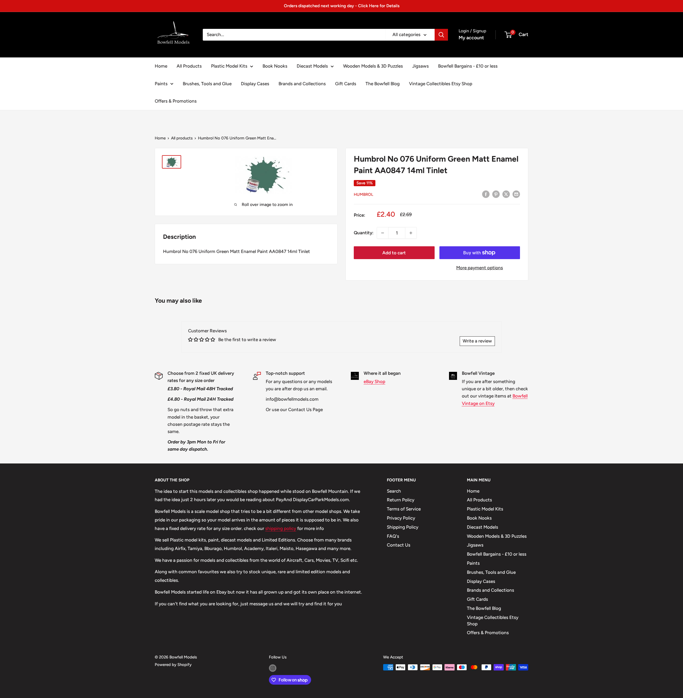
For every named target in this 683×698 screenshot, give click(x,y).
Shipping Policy (402, 527)
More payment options (479, 267)
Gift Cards (345, 83)
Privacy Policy (401, 518)
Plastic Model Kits (229, 66)
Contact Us (398, 545)
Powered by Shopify (173, 664)
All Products (189, 66)
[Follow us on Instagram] (272, 668)
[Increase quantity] (410, 233)
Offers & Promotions (176, 101)
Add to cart (394, 252)
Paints (161, 83)
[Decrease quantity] (382, 233)
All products (182, 138)
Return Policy (400, 499)
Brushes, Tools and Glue (207, 83)
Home (161, 66)
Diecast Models (312, 66)
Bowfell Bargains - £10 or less (468, 66)
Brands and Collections (302, 83)
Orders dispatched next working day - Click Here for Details (341, 5)
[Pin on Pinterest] (496, 194)
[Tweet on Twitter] (506, 194)
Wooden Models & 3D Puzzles (373, 66)
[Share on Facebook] (486, 194)
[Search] (441, 35)
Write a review (477, 341)
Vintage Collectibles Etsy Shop (440, 83)
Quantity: (364, 232)
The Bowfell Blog (383, 83)
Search (394, 491)
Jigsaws (420, 66)
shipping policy (280, 528)
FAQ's (393, 536)
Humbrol (363, 194)
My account (471, 38)
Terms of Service (404, 509)
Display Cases (255, 83)
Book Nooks (275, 66)
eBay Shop (374, 381)
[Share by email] (516, 194)
